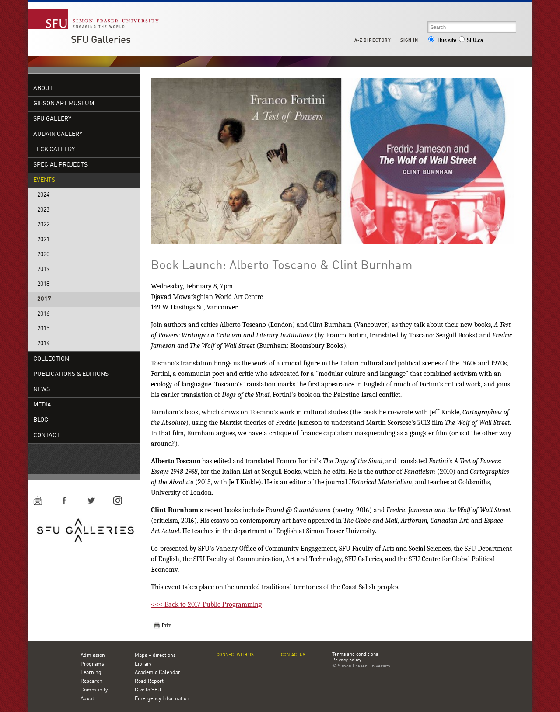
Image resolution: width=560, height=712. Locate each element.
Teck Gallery (54, 150)
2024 (43, 195)
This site (447, 40)
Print (167, 625)
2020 (43, 254)
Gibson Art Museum (63, 104)
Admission (92, 655)
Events (44, 180)
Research (91, 681)
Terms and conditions (355, 655)
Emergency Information (162, 699)
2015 (43, 329)
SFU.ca (475, 40)
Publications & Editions (70, 374)
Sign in (409, 40)
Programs (92, 664)
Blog (40, 420)
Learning (91, 672)
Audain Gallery (57, 134)
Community (94, 690)
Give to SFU (148, 690)
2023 (43, 210)
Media (42, 405)
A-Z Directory (372, 40)
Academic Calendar (157, 672)
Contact (46, 435)
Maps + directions (155, 655)
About (43, 88)
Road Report (149, 681)
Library (143, 664)
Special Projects (60, 165)
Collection (51, 359)
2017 (44, 299)
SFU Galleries (101, 40)
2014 (43, 344)
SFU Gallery (52, 119)
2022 (43, 225)
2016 (43, 314)
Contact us (293, 655)
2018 (43, 284)
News (41, 389)
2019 (43, 269)
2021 (43, 240)
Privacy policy (346, 660)
